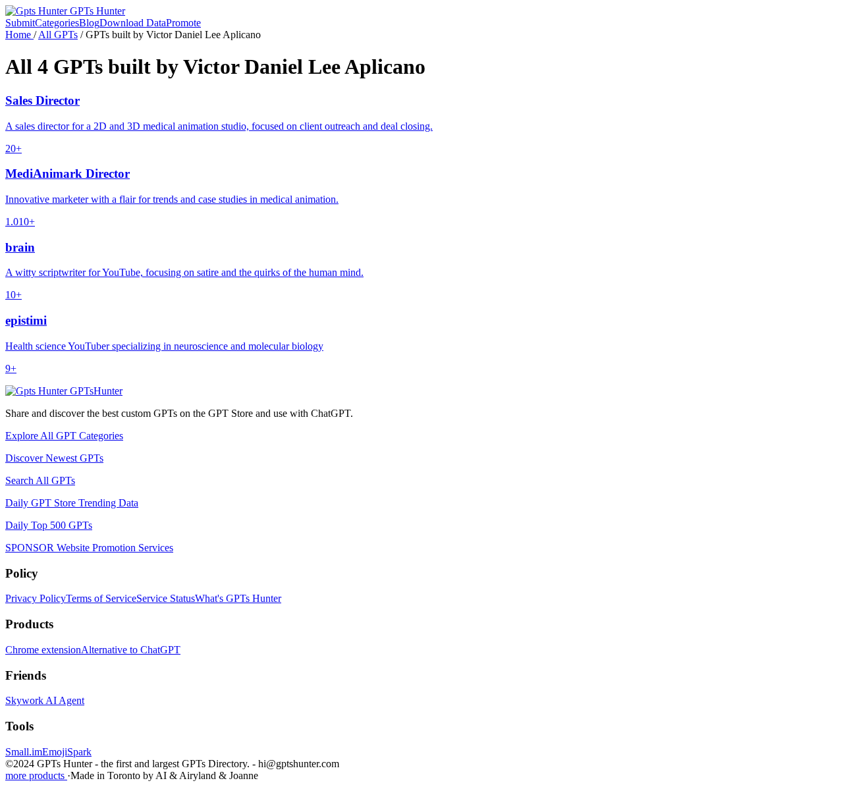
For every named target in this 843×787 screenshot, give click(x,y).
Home (19, 34)
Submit (20, 22)
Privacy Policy (35, 598)
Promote (183, 22)
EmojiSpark (67, 751)
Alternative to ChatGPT (130, 649)
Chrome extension (43, 649)
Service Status (165, 598)
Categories (57, 22)
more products (36, 775)
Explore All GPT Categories (64, 435)
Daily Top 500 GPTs (48, 525)
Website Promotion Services (89, 547)
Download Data (132, 22)
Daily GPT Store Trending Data (71, 502)
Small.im (23, 751)
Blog (89, 22)
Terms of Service (101, 598)
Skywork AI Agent (44, 700)
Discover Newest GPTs (54, 458)
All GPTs (58, 34)
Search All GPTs (40, 480)
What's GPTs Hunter (238, 598)
